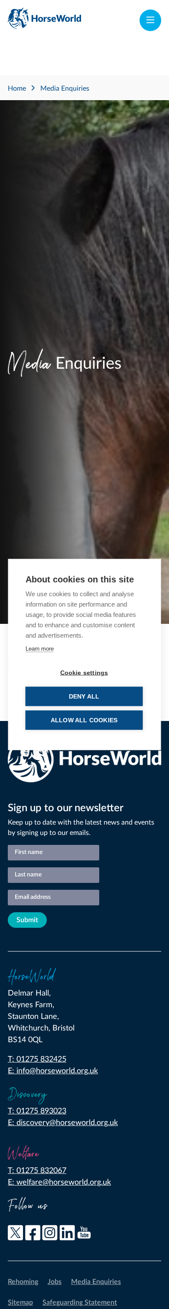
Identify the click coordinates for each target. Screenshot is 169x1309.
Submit (27, 920)
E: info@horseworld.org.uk (53, 1071)
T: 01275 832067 (37, 1171)
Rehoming (23, 1281)
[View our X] (15, 1235)
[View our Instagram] (50, 1235)
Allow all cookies (84, 720)
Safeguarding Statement (79, 1302)
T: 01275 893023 (37, 1111)
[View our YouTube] (84, 1235)
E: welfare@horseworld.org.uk (59, 1182)
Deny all (84, 696)
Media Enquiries (96, 1281)
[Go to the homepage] (44, 20)
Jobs (55, 1281)
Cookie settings (84, 673)
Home (17, 88)
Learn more (40, 648)
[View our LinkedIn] (67, 1235)
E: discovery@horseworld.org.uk (63, 1123)
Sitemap (20, 1302)
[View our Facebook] (33, 1235)
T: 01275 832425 (37, 1059)
